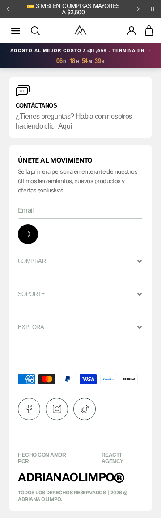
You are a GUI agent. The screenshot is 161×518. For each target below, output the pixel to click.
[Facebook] (29, 409)
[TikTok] (84, 409)
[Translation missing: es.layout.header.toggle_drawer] (16, 31)
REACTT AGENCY (112, 458)
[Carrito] (149, 30)
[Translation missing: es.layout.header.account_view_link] (131, 30)
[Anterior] (8, 8)
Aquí (65, 126)
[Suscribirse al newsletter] (28, 234)
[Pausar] (152, 8)
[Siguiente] (138, 8)
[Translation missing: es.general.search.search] (35, 30)
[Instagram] (57, 409)
